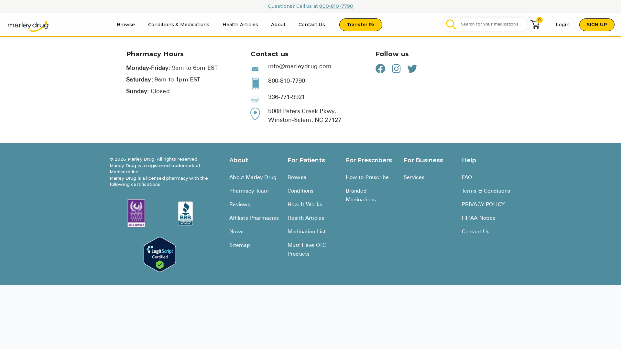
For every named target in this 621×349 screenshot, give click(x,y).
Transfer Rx (361, 24)
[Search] (451, 25)
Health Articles (240, 24)
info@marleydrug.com (300, 67)
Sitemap (239, 245)
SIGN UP (597, 24)
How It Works (305, 204)
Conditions (301, 191)
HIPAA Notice (479, 218)
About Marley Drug (253, 177)
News (236, 232)
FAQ (467, 177)
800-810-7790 (336, 6)
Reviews (239, 204)
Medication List (307, 232)
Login (563, 24)
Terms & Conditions (486, 191)
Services (414, 177)
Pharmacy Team (249, 191)
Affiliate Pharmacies (254, 218)
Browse (126, 24)
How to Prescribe (367, 177)
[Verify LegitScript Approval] (160, 254)
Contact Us (312, 24)
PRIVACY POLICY (483, 204)
